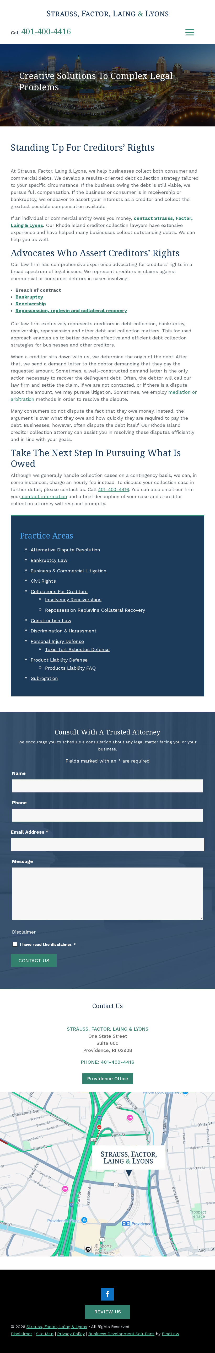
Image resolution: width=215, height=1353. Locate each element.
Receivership (30, 303)
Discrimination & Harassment (63, 630)
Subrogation (44, 678)
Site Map (44, 1333)
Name (19, 773)
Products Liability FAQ (70, 668)
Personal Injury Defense (57, 641)
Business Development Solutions (121, 1333)
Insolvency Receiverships (73, 599)
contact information (43, 496)
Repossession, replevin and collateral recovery (71, 310)
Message (22, 861)
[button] (190, 32)
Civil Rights (43, 581)
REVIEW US (107, 1311)
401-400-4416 (46, 31)
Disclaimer (24, 932)
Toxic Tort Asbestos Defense (77, 649)
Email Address (29, 832)
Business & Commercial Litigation (68, 570)
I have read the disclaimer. (48, 944)
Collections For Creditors (59, 591)
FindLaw (170, 1333)
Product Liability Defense (59, 660)
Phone (19, 802)
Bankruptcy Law (49, 560)
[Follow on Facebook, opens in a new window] (107, 1294)
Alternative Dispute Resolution (65, 549)
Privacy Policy (71, 1333)
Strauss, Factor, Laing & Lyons (56, 1326)
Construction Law (51, 620)
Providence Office (107, 1078)
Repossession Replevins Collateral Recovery (95, 610)
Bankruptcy (29, 297)
